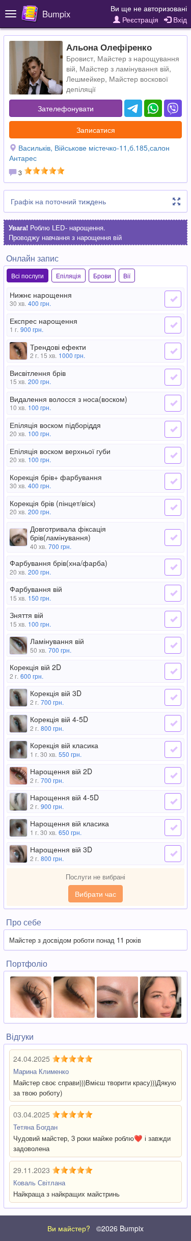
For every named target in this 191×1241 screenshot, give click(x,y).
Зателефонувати (66, 108)
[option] (30, 997)
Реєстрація (139, 19)
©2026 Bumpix (120, 1228)
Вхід (179, 19)
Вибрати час (95, 894)
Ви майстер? (68, 1228)
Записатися (95, 130)
